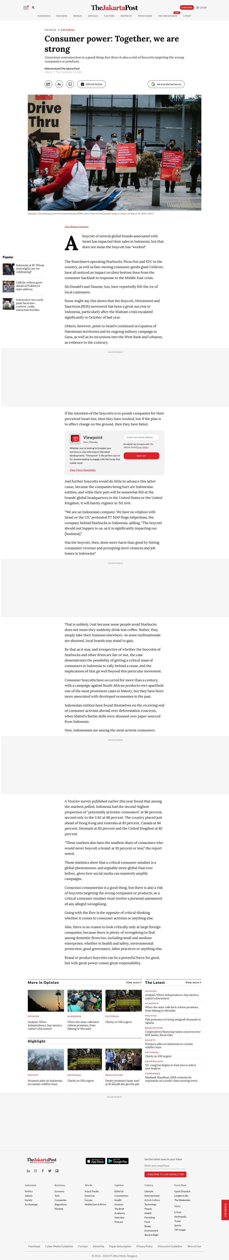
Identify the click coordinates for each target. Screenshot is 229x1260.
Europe (88, 1200)
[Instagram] (35, 1170)
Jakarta (28, 1195)
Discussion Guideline (170, 1246)
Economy (59, 1191)
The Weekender (167, 16)
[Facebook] (42, 1170)
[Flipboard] (57, 1170)
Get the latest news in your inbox (163, 1159)
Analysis (118, 1204)
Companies (60, 1200)
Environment (151, 1230)
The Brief (119, 1208)
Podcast (118, 1221)
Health (148, 1213)
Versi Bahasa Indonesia (77, 226)
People (148, 1208)
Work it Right (151, 1234)
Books (148, 1226)
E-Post (187, 16)
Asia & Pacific (92, 1191)
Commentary (121, 1195)
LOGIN (203, 7)
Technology (150, 1204)
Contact (83, 1246)
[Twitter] (49, 1170)
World (77, 16)
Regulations (61, 1204)
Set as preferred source (169, 84)
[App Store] (95, 1160)
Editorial (68, 30)
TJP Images (180, 1229)
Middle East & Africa (95, 1204)
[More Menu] (25, 7)
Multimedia (180, 1216)
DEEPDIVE (126, 16)
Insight (118, 1200)
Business (61, 16)
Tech (57, 1195)
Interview (119, 1217)
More (177, 1206)
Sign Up (141, 456)
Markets (59, 1208)
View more (133, 982)
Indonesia (44, 16)
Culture (149, 1185)
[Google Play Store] (118, 1161)
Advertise (98, 1246)
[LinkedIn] (28, 1170)
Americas (90, 1195)
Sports (177, 1225)
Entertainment (152, 1195)
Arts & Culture (152, 1200)
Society (28, 1200)
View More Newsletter (83, 470)
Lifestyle (149, 1191)
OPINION (93, 16)
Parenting (150, 1217)
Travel (177, 1221)
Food (147, 1221)
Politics (29, 1191)
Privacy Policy (142, 447)
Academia (119, 1213)
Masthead (34, 1246)
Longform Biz (181, 1195)
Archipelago (31, 1204)
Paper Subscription (120, 1246)
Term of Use (194, 1246)
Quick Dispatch (182, 1191)
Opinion (50, 30)
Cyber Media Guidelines (59, 1246)
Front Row (145, 16)
